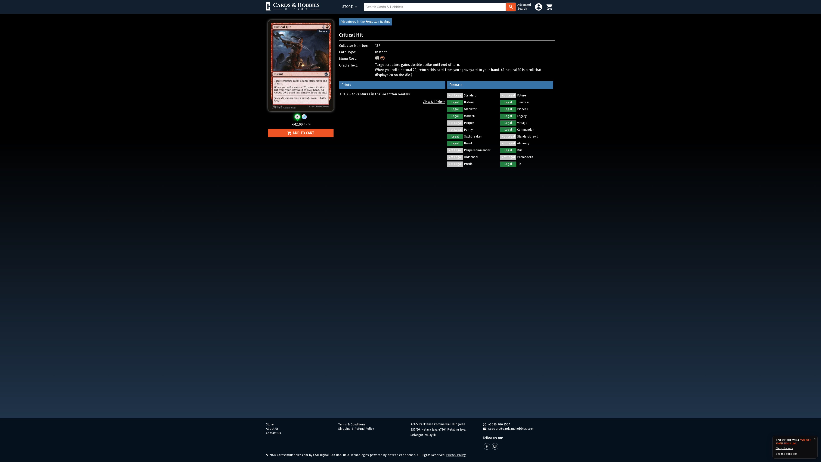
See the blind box (786, 453)
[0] (549, 7)
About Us (272, 429)
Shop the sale (784, 448)
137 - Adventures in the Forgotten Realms (376, 94)
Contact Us (273, 433)
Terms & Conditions (351, 424)
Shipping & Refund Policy (356, 429)
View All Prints (434, 102)
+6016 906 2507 (498, 424)
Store (270, 424)
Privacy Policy (456, 455)
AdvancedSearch (524, 6)
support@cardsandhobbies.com (510, 429)
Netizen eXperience (401, 455)
